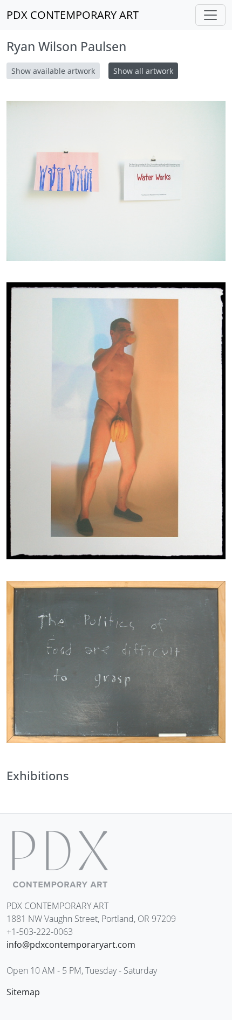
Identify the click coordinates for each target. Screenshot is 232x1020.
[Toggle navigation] (210, 15)
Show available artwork (53, 71)
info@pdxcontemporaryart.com (70, 944)
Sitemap (23, 992)
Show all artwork (143, 71)
